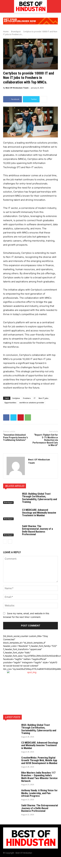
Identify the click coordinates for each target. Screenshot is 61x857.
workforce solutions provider (31, 402)
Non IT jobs (43, 398)
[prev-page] (5, 541)
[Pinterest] (21, 417)
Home (6, 31)
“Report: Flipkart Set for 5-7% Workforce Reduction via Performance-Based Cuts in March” (45, 440)
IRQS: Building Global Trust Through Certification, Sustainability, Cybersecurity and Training (39, 498)
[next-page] (10, 541)
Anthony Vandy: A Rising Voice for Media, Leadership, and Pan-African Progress (39, 793)
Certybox (16, 398)
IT (35, 398)
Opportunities (10, 402)
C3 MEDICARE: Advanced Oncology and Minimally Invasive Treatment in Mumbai (39, 512)
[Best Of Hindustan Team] (16, 466)
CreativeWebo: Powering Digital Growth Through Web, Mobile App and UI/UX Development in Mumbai (39, 760)
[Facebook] (6, 417)
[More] (44, 99)
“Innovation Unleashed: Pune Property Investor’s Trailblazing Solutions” (15, 437)
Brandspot (16, 31)
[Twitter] (13, 417)
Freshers (27, 398)
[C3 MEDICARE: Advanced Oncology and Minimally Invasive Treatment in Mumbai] (11, 514)
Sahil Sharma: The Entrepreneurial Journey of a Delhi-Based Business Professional (37, 530)
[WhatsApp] (28, 417)
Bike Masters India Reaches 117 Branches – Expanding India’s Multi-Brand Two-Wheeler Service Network (39, 776)
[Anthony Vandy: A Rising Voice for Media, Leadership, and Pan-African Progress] (11, 794)
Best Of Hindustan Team (17, 88)
